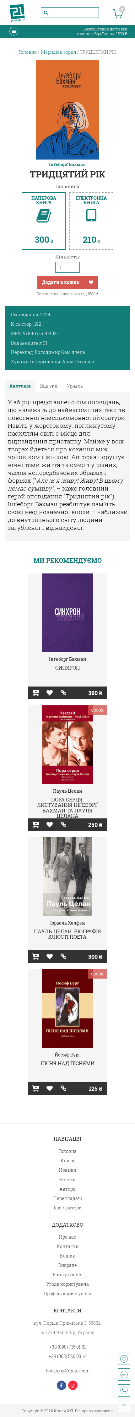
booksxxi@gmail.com (67, 1371)
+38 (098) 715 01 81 (67, 1347)
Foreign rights (67, 1275)
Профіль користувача (67, 1293)
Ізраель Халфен (67, 923)
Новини (67, 1170)
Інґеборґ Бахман (67, 164)
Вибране (67, 1265)
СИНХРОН (67, 667)
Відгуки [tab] (48, 386)
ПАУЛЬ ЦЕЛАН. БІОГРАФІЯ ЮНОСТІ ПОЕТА (67, 934)
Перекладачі (67, 1198)
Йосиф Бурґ (67, 1055)
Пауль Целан (67, 791)
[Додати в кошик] (35, 693)
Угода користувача (67, 1284)
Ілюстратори (68, 1208)
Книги (67, 1161)
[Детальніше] (64, 693)
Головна (67, 1151)
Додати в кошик (60, 282)
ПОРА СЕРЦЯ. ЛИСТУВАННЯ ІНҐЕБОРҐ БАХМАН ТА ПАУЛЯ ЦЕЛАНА (67, 807)
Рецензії (67, 1179)
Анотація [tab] (20, 386)
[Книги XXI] (17, 12)
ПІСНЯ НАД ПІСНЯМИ (67, 1063)
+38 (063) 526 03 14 (68, 1356)
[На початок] (124, 1406)
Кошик (67, 1256)
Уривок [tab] (75, 386)
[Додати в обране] (91, 282)
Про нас (67, 1237)
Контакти (67, 1246)
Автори (67, 1189)
